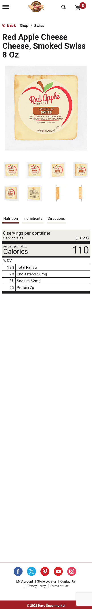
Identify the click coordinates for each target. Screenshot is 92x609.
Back (11, 25)
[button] (11, 170)
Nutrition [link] (10, 218)
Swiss (39, 25)
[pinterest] (44, 571)
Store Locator (46, 581)
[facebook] (18, 571)
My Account (24, 581)
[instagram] (71, 571)
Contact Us (68, 581)
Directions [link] (56, 218)
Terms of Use (59, 586)
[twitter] (31, 571)
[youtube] (58, 571)
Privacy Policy (36, 586)
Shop (24, 25)
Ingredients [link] (32, 218)
